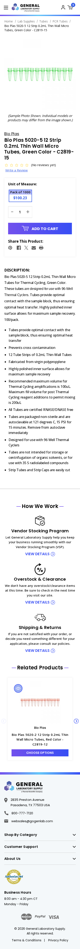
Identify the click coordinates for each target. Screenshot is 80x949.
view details (37, 553)
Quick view (18, 688)
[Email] (34, 248)
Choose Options (40, 753)
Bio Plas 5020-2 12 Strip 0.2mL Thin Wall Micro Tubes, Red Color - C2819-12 (40, 739)
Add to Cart (44, 228)
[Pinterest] (10, 248)
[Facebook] (19, 248)
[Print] (41, 248)
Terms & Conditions (26, 940)
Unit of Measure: (22, 184)
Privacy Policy (58, 940)
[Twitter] (26, 248)
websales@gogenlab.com (32, 821)
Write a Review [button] (16, 170)
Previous (3, 721)
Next (76, 721)
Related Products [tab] (40, 667)
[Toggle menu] (6, 7)
